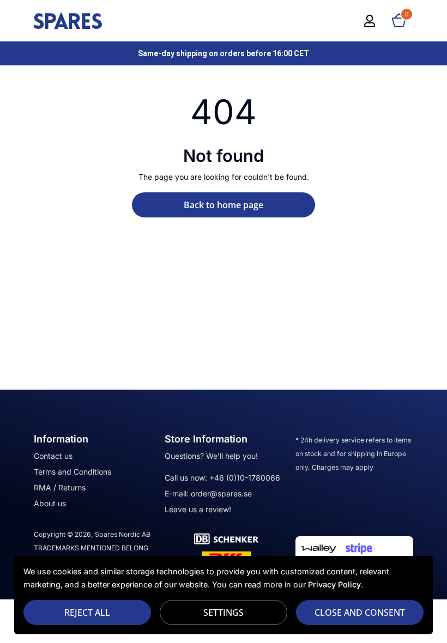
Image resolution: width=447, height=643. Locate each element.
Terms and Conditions (72, 471)
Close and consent (360, 612)
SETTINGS (223, 612)
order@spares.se (221, 493)
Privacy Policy (334, 584)
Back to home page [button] (223, 205)
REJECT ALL (87, 612)
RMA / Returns (60, 487)
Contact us (53, 455)
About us (50, 503)
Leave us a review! (198, 509)
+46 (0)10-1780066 (244, 477)
